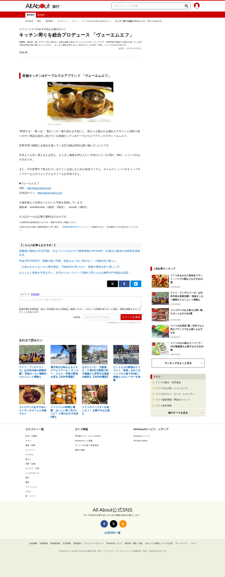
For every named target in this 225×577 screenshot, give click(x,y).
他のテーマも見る (178, 412)
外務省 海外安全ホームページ (76, 227)
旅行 (56, 6)
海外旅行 (31, 15)
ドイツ (74, 21)
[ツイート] (112, 284)
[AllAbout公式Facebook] (104, 524)
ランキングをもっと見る (178, 363)
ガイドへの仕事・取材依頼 (86, 445)
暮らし (28, 459)
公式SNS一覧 (112, 532)
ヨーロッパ (62, 21)
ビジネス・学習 (32, 468)
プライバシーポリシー (94, 543)
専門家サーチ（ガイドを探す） (88, 436)
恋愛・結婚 (30, 464)
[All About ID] (197, 6)
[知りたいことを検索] (186, 6)
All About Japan (140, 441)
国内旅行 (41, 15)
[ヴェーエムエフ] (80, 102)
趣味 (27, 482)
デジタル (29, 454)
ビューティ (30, 450)
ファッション (31, 487)
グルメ (28, 491)
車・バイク (30, 496)
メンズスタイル (32, 473)
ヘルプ (193, 543)
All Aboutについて (114, 543)
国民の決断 (80, 450)
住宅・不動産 (31, 436)
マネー (28, 441)
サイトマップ (181, 543)
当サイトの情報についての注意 (159, 543)
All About (29, 21)
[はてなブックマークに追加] (135, 284)
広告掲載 (67, 543)
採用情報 (44, 543)
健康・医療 (30, 445)
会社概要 (33, 543)
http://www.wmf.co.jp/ (50, 193)
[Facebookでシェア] (124, 284)
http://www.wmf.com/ (39, 188)
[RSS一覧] (123, 524)
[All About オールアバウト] (37, 7)
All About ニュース (141, 436)
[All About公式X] (113, 524)
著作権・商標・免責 (133, 543)
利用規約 (77, 543)
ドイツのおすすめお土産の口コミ (96, 21)
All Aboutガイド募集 (84, 441)
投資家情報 (55, 543)
